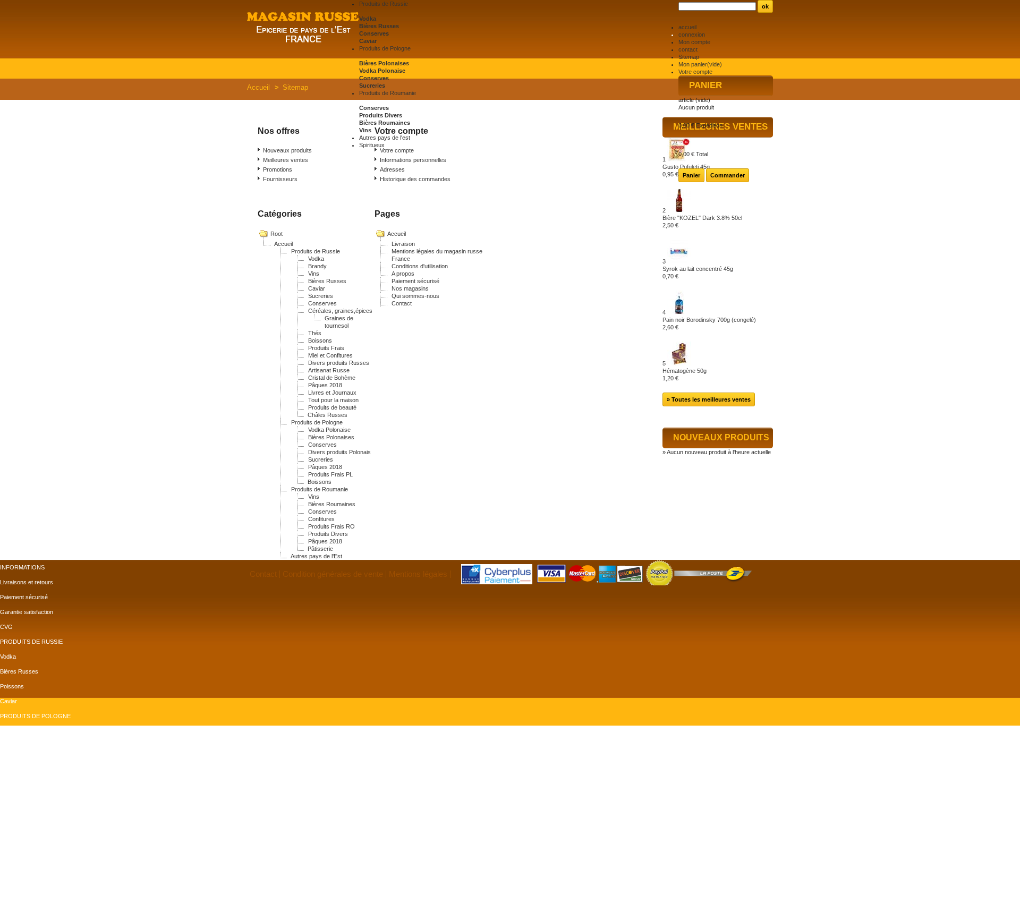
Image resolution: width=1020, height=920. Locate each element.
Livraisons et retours (26, 582)
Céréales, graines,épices (340, 311)
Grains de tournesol (25, 835)
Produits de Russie (315, 251)
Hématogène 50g (684, 374)
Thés (314, 333)
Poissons (12, 686)
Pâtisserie (320, 549)
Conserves (374, 33)
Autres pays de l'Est (316, 556)
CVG (6, 627)
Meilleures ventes (285, 160)
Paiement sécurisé (415, 281)
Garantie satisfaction (26, 612)
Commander (727, 175)
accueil (687, 27)
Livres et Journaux (332, 392)
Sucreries (372, 85)
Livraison (403, 244)
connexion (691, 34)
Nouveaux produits (287, 150)
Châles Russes (327, 415)
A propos (403, 273)
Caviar (368, 41)
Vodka (367, 18)
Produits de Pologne (317, 422)
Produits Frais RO (331, 526)
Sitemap (688, 57)
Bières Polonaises (384, 63)
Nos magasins (410, 288)
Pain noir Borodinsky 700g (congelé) (709, 323)
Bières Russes (379, 26)
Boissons (320, 340)
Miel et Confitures (330, 355)
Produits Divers (380, 115)
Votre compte (695, 72)
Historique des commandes (415, 179)
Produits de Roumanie (319, 489)
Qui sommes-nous (415, 296)
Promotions (277, 169)
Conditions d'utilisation (420, 266)
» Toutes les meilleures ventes (709, 399)
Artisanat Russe (329, 370)
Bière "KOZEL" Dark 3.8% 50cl (702, 221)
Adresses (392, 169)
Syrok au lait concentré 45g (697, 272)
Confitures (321, 519)
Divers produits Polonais (339, 452)
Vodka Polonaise (382, 70)
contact (688, 49)
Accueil (258, 87)
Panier (705, 85)
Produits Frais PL (330, 474)
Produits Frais (326, 348)
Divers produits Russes (338, 363)
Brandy (317, 266)
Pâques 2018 (325, 385)
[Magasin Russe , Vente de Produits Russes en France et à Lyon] (303, 28)
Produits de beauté (332, 407)
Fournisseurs (280, 179)
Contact (402, 303)
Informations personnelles (413, 160)
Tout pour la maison (333, 400)
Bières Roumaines (384, 123)
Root (276, 234)
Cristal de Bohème (331, 377)
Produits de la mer (23, 760)
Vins (365, 130)
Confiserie (13, 746)
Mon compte (694, 42)
